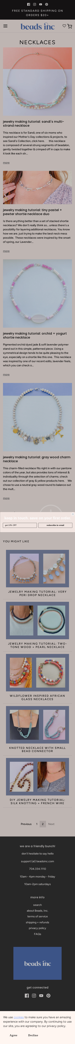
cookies (19, 1017)
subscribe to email (55, 525)
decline (33, 1035)
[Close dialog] (73, 514)
